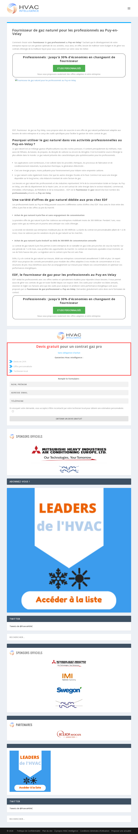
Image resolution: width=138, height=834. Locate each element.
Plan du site (47, 831)
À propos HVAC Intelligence (66, 831)
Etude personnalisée (69, 68)
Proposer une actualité (121, 831)
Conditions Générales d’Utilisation (94, 831)
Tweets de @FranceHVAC (21, 626)
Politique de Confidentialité (28, 831)
